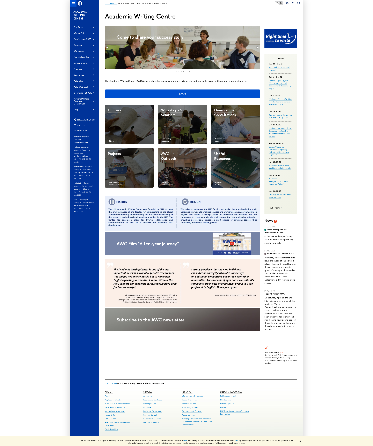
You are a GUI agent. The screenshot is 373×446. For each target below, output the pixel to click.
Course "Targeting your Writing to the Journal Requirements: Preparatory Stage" (280, 84)
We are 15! (79, 33)
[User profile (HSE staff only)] (293, 3)
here (185, 440)
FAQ (76, 109)
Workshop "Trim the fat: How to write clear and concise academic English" (280, 102)
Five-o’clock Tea (81, 57)
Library (223, 407)
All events (275, 207)
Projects (78, 69)
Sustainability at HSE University (117, 403)
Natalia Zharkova (81, 183)
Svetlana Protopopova (83, 166)
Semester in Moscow (152, 418)
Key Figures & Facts (112, 400)
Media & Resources (231, 391)
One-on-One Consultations (225, 112)
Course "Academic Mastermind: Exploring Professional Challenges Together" (279, 151)
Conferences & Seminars (192, 411)
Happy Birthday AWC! (274, 293)
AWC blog (78, 80)
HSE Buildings (110, 418)
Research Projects (189, 403)
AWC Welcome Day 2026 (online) (279, 68)
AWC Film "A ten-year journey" (148, 243)
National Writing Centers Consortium (81, 101)
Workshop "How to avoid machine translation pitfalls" (280, 166)
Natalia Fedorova (81, 147)
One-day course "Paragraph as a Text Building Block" (280, 116)
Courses (78, 45)
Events (280, 58)
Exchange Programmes (152, 411)
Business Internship (151, 422)
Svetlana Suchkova (81, 136)
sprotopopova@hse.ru (83, 172)
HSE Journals (225, 400)
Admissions (147, 396)
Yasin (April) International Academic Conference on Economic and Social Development (197, 421)
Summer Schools (150, 415)
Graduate (147, 407)
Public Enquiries (111, 429)
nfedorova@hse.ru (81, 156)
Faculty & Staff (110, 415)
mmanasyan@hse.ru (82, 205)
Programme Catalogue (152, 400)
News (268, 220)
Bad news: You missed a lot (280, 253)
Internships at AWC (83, 92)
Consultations (80, 63)
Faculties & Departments (115, 407)
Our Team (78, 27)
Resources (79, 74)
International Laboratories (192, 396)
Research (187, 391)
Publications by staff (228, 396)
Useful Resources (222, 156)
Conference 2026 (82, 39)
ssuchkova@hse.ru (81, 142)
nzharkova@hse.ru (81, 189)
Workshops (79, 51)
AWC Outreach (81, 86)
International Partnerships (115, 411)
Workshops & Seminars (171, 112)
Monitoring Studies (190, 407)
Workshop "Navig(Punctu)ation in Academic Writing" (278, 181)
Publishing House (227, 403)
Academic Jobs (188, 415)
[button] (107, 47)
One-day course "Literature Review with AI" (280, 195)
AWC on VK (81, 126)
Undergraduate (149, 403)
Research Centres (189, 400)
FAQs (182, 94)
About (109, 391)
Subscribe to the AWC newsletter (150, 319)
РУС (277, 3)
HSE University (111, 383)
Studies (147, 391)
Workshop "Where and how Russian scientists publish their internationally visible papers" (280, 132)
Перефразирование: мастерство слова (275, 231)
